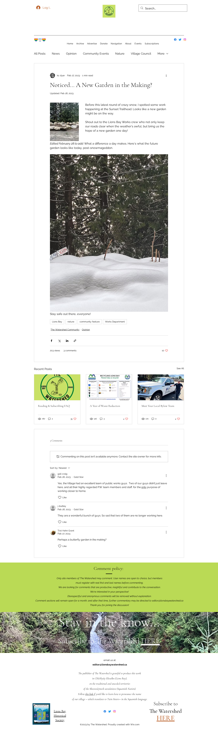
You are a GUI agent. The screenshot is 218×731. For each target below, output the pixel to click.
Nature (119, 53)
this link (89, 694)
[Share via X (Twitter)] (59, 340)
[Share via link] (74, 340)
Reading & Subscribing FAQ (54, 406)
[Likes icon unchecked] (60, 497)
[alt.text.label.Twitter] (180, 39)
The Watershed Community (65, 329)
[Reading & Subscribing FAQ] (57, 387)
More (161, 53)
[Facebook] (175, 39)
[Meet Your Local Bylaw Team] (161, 387)
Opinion (71, 53)
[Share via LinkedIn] (67, 340)
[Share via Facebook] (51, 340)
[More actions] (166, 75)
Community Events (96, 53)
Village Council (141, 53)
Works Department (115, 321)
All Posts (39, 53)
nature (71, 321)
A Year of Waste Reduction (105, 406)
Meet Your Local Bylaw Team (158, 406)
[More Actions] (166, 475)
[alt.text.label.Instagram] (184, 39)
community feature (90, 321)
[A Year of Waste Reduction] (109, 387)
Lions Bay (57, 321)
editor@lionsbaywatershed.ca (167, 600)
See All (180, 368)
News (56, 53)
